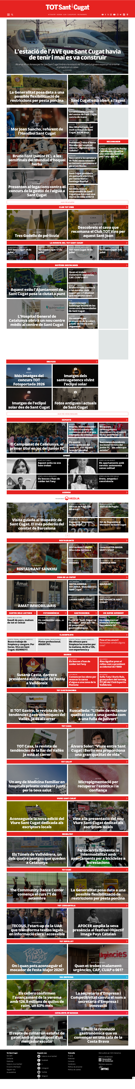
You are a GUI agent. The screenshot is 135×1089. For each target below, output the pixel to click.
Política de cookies (74, 1069)
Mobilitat (67, 47)
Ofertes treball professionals (49, 639)
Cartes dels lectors (20, 613)
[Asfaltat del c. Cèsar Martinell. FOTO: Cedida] (37, 283)
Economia (37, 990)
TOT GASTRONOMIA (37, 707)
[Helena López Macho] (83, 482)
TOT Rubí (66, 869)
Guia (64, 14)
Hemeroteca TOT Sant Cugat (17, 247)
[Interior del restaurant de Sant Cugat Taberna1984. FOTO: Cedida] (113, 566)
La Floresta (73, 675)
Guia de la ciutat (66, 577)
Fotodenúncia (51, 613)
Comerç (98, 97)
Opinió (66, 455)
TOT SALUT (66, 761)
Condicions (72, 1064)
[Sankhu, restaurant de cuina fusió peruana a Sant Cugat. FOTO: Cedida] (37, 558)
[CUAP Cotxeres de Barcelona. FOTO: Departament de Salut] (98, 959)
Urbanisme (37, 286)
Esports (37, 126)
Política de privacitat (75, 1067)
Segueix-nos (11, 1069)
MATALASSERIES (74, 582)
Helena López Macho (111, 476)
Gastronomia (82, 613)
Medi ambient (37, 89)
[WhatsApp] (118, 14)
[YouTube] (114, 14)
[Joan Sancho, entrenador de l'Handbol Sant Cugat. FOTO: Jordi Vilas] (37, 123)
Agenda (59, 14)
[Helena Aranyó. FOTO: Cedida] (83, 466)
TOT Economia (37, 183)
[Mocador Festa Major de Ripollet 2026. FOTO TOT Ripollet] (37, 959)
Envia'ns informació (13, 1067)
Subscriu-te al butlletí (14, 1064)
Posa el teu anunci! (109, 640)
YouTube (44, 1072)
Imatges (51, 361)
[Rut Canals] (21, 470)
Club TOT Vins (66, 207)
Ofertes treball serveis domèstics (20, 639)
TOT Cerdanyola (66, 905)
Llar (70, 301)
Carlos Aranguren (49, 476)
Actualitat (52, 14)
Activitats (72, 504)
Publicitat (10, 1061)
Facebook (44, 1060)
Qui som (9, 1055)
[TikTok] (124, 14)
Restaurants (82, 14)
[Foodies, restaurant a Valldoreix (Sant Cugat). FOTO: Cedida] (83, 566)
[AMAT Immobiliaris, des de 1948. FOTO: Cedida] (37, 595)
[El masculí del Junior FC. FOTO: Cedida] (37, 438)
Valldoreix (37, 671)
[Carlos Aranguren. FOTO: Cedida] (21, 485)
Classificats (72, 14)
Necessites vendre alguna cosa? (112, 644)
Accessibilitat (11, 1072)
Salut (71, 270)
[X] (108, 14)
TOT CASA (66, 726)
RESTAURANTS (66, 540)
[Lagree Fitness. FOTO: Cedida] (83, 603)
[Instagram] (111, 14)
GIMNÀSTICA (73, 597)
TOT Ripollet (66, 941)
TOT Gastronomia (66, 690)
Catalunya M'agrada (66, 1013)
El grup (70, 1055)
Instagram (45, 1068)
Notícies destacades (66, 265)
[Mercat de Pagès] (113, 510)
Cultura (33, 517)
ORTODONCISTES (105, 597)
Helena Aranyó (109, 460)
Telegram (44, 1076)
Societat (72, 125)
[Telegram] (121, 14)
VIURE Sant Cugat (66, 798)
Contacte (10, 1058)
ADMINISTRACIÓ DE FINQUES (37, 602)
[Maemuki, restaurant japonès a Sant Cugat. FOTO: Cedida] (113, 587)
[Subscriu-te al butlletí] (103, 14)
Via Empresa (66, 977)
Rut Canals (47, 460)
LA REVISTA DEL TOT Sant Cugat (66, 242)
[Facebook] (105, 14)
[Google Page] (127, 14)
